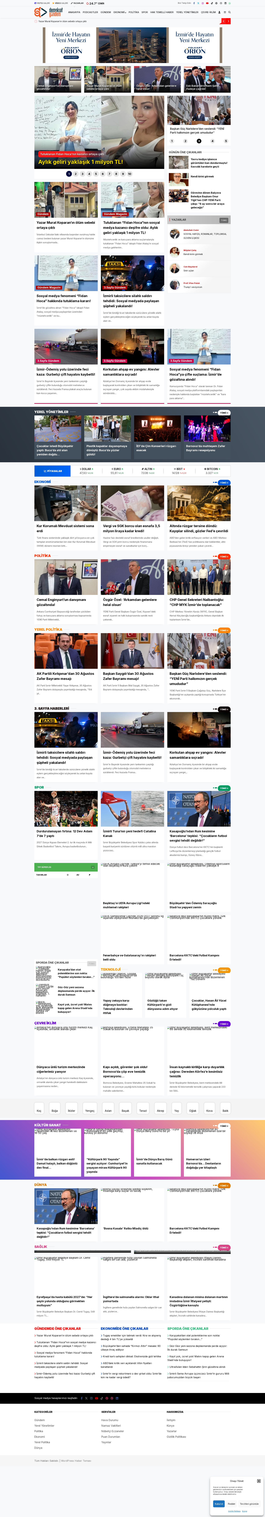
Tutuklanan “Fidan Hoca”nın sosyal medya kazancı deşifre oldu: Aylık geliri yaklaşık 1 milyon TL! (86, 21)
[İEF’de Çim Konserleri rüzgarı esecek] (157, 428)
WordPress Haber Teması (76, 1460)
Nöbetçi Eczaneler (112, 1431)
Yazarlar (172, 1431)
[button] (258, 1481)
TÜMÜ (224, 220)
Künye (244, 1511)
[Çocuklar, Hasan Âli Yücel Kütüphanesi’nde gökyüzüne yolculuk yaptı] (210, 984)
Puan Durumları (110, 1436)
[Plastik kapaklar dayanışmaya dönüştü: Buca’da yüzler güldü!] (107, 428)
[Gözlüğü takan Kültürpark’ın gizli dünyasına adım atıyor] (165, 984)
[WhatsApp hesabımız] (230, 3)
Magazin (121, 214)
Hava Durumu (109, 1420)
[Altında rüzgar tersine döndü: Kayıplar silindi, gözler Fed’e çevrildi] (199, 503)
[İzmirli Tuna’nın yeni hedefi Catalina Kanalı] (132, 809)
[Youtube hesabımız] (207, 3)
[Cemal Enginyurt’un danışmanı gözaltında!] (66, 577)
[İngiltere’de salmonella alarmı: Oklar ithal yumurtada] (132, 1275)
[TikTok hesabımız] (212, 3)
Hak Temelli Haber (161, 12)
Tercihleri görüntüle (249, 1504)
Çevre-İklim (208, 12)
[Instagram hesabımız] (203, 3)
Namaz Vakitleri (111, 1425)
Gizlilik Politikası (234, 1511)
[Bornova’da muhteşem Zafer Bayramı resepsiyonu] (207, 428)
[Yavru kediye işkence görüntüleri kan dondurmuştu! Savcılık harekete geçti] (178, 168)
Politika (134, 12)
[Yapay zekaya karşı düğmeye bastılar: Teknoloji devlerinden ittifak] (121, 984)
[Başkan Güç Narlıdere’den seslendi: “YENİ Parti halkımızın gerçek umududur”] (199, 651)
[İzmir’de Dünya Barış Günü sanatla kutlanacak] (157, 1142)
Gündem (106, 12)
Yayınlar (106, 1442)
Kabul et (219, 1504)
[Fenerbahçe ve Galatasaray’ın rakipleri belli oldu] (132, 933)
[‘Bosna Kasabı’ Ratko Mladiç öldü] (132, 1206)
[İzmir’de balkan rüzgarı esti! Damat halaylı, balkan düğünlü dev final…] (57, 1142)
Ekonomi (119, 12)
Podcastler (90, 12)
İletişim (171, 1420)
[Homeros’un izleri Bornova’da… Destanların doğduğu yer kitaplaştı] (207, 1142)
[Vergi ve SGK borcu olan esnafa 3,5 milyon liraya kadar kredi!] (132, 503)
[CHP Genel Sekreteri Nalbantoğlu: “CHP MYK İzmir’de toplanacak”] (199, 577)
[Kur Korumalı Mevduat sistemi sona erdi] (66, 503)
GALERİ (43, 3)
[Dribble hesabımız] (221, 3)
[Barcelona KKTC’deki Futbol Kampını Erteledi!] (199, 933)
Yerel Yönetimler (187, 12)
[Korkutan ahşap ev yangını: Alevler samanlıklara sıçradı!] (199, 730)
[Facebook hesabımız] (194, 3)
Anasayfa (74, 12)
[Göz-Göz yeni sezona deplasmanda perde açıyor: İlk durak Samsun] (46, 995)
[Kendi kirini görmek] (178, 185)
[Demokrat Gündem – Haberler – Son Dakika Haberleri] (48, 15)
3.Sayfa (109, 287)
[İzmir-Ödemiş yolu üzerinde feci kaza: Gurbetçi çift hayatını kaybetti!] (132, 730)
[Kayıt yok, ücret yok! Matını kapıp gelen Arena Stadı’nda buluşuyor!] (46, 1012)
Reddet (231, 1504)
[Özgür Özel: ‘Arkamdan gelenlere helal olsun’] (132, 577)
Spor (145, 12)
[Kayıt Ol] (219, 12)
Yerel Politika (42, 1442)
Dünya (38, 1447)
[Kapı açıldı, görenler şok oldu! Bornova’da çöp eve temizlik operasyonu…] (132, 1044)
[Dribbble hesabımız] (112, 1398)
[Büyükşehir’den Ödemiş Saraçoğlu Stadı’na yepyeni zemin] (199, 881)
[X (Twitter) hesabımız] (198, 3)
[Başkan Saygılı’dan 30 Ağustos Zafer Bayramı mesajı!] (132, 651)
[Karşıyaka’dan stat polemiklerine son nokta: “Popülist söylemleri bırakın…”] (46, 979)
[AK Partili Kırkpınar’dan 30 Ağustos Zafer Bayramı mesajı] (66, 651)
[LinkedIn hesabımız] (225, 3)
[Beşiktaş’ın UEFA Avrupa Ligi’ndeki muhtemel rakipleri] (132, 881)
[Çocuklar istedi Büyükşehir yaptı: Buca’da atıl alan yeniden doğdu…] (57, 428)
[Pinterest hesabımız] (216, 3)
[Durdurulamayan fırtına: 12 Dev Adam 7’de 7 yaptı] (66, 809)
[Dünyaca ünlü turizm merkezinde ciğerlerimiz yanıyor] (66, 1044)
